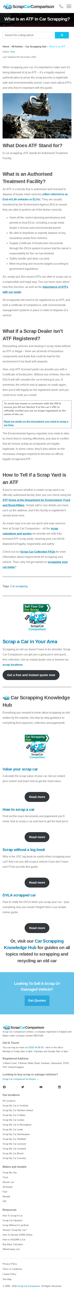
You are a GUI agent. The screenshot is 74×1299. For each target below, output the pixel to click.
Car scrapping (19, 586)
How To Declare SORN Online (17, 1235)
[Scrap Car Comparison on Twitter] (22, 1087)
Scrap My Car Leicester (14, 1144)
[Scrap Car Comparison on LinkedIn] (59, 1087)
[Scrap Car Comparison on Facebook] (4, 1087)
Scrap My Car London (13, 1120)
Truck (5, 1177)
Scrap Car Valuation (12, 1220)
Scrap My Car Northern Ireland (18, 1110)
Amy (12, 51)
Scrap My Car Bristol (13, 1153)
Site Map (7, 1279)
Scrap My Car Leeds (13, 1129)
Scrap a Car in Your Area (30, 641)
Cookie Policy (9, 1274)
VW (4, 1201)
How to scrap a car (19, 809)
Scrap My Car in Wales (14, 1115)
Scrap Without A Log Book (16, 1225)
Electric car (8, 1182)
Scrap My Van (10, 1172)
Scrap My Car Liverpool (14, 1148)
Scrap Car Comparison (28, 1286)
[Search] (62, 35)
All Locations (9, 1101)
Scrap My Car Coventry (14, 1158)
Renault (6, 1196)
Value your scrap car (20, 769)
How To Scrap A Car (13, 1215)
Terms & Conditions (12, 1269)
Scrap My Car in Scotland (15, 1105)
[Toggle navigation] (69, 6)
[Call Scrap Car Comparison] (61, 6)
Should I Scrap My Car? (15, 1230)
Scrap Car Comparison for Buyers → (21, 1079)
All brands (8, 1187)
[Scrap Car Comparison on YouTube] (41, 1087)
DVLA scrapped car (19, 895)
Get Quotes (37, 1000)
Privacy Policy (10, 1264)
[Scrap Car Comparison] (29, 6)
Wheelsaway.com (11, 1249)
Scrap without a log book (24, 850)
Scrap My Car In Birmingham (17, 1124)
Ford (5, 1191)
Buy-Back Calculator (13, 1244)
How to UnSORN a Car (14, 1239)
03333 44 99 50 (36, 1047)
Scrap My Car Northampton (16, 1134)
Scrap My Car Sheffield (14, 1139)
